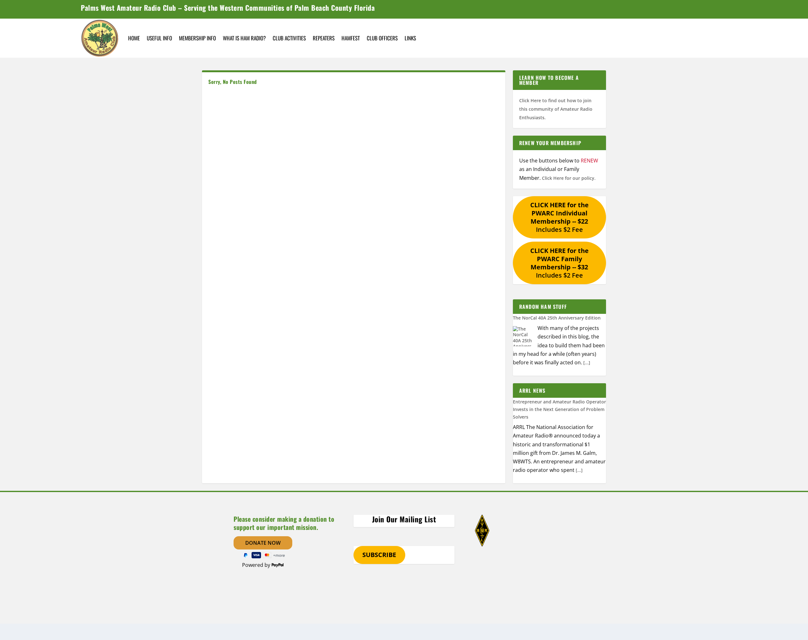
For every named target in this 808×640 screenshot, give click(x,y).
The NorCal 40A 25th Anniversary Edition (557, 318)
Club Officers (382, 38)
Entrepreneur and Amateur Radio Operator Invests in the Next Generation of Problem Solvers (559, 409)
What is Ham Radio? (244, 38)
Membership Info (197, 38)
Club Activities (289, 38)
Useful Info (159, 38)
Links (410, 38)
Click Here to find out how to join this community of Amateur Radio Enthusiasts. (555, 108)
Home (134, 38)
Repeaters (324, 38)
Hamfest (351, 38)
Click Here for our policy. (569, 178)
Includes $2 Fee (559, 217)
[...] (586, 363)
